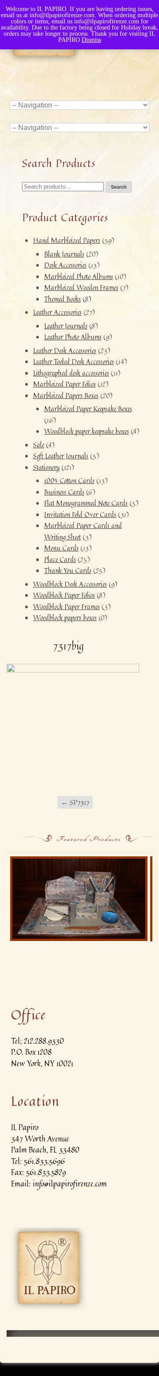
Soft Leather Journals (60, 456)
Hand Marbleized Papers (66, 240)
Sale (38, 445)
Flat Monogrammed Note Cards (86, 503)
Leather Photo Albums (73, 337)
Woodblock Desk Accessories (70, 584)
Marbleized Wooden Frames (81, 288)
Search (119, 187)
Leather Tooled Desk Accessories (73, 362)
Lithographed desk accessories (71, 373)
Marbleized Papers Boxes (65, 395)
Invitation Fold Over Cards (80, 514)
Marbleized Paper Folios (64, 384)
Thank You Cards (67, 570)
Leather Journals (65, 326)
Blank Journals (64, 254)
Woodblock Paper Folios (64, 595)
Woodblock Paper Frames (66, 607)
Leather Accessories (57, 312)
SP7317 (75, 802)
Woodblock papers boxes (65, 618)
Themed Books (62, 299)
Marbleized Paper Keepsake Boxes (88, 409)
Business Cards (64, 492)
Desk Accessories (65, 265)
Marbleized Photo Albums (78, 276)
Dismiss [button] (91, 40)
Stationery (46, 467)
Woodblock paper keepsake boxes (86, 431)
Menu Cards (61, 548)
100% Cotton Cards (69, 481)
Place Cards (60, 559)
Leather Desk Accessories (64, 351)
